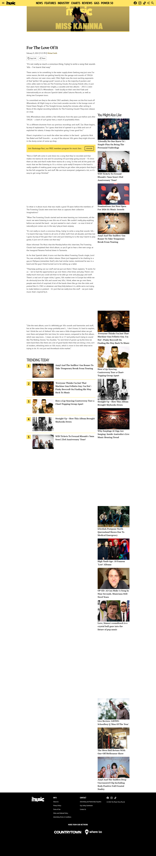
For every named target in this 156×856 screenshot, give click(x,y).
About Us (55, 801)
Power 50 (107, 3)
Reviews (87, 3)
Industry (63, 3)
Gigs (96, 3)
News (39, 3)
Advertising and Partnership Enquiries (90, 801)
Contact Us (83, 809)
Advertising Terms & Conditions (62, 817)
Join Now (89, 148)
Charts (75, 3)
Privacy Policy (57, 805)
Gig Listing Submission (86, 805)
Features (50, 3)
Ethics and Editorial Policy (60, 813)
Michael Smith (52, 53)
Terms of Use (56, 809)
